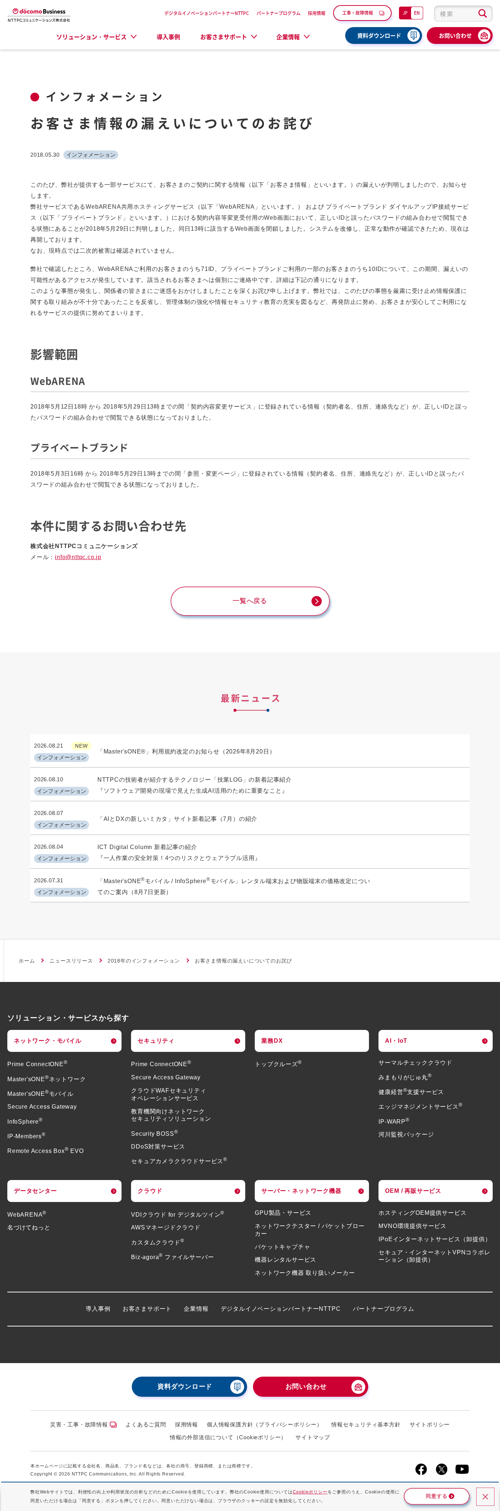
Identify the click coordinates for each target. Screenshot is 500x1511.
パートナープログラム (279, 13)
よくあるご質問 (146, 1424)
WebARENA (26, 1215)
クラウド (150, 1191)
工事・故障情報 (357, 13)
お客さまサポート (147, 1309)
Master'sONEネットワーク (46, 1079)
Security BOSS (154, 1134)
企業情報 (196, 1309)
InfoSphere (25, 1122)
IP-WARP (393, 1122)
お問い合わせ (455, 35)
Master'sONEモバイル (40, 1094)
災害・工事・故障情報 (79, 1424)
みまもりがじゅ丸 (405, 1077)
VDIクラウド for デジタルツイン (177, 1215)
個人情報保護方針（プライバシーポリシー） (264, 1424)
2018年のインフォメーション (144, 961)
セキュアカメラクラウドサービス (179, 1161)
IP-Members (26, 1136)
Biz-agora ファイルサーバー (172, 1257)
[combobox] (463, 13)
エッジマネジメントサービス (420, 1107)
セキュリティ (156, 1041)
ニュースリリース (71, 961)
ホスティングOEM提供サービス (422, 1213)
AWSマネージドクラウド (166, 1227)
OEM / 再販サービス (413, 1191)
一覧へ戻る (250, 600)
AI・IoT (396, 1041)
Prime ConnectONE (37, 1064)
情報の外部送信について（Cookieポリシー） (228, 1437)
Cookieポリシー (310, 1492)
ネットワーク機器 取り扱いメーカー (305, 1273)
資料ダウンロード (379, 35)
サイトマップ (312, 1437)
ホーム (27, 961)
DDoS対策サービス (158, 1146)
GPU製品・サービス (283, 1213)
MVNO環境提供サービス (412, 1226)
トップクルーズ (278, 1064)
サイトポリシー (430, 1424)
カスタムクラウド (157, 1242)
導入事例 (168, 36)
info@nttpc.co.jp (78, 557)
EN (417, 13)
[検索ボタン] (483, 13)
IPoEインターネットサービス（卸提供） (434, 1239)
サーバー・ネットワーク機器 (301, 1191)
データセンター (35, 1191)
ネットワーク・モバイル (48, 1041)
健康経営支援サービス (411, 1092)
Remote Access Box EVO (45, 1151)
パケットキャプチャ (282, 1247)
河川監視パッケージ (406, 1134)
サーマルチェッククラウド (415, 1063)
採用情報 (316, 13)
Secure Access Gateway (42, 1107)
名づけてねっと (29, 1227)
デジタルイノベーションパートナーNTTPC (206, 13)
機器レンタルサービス (285, 1260)
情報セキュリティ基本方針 (366, 1424)
